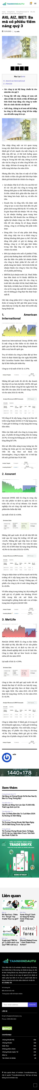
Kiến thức (23, 912)
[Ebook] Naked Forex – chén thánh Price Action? (28, 943)
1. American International (14, 81)
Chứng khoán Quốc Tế (22, 12)
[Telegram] (17, 68)
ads (18, 31)
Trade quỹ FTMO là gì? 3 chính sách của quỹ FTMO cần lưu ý (10, 943)
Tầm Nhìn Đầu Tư (7, 803)
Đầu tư (4, 912)
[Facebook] (13, 68)
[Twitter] (22, 68)
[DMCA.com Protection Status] (7, 1029)
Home (4, 12)
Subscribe (32, 1004)
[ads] (7, 757)
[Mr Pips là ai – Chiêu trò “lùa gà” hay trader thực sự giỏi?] (10, 905)
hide (23, 76)
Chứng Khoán (11, 12)
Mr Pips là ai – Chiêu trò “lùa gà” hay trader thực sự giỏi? (10, 917)
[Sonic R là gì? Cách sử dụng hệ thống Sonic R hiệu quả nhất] (28, 905)
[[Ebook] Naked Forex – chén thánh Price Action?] (28, 931)
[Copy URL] (26, 68)
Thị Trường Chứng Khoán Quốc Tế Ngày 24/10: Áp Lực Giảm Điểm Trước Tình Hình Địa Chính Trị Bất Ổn (18, 833)
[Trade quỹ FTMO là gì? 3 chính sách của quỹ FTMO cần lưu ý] (10, 931)
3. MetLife (7, 84)
